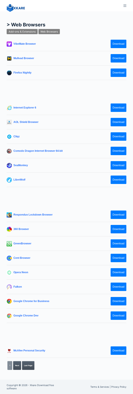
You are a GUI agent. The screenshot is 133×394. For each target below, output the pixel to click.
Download (118, 43)
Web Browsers (49, 31)
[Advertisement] (66, 91)
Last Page (28, 365)
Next (17, 365)
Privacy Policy (118, 386)
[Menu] (124, 5)
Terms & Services (99, 386)
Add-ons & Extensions (22, 31)
